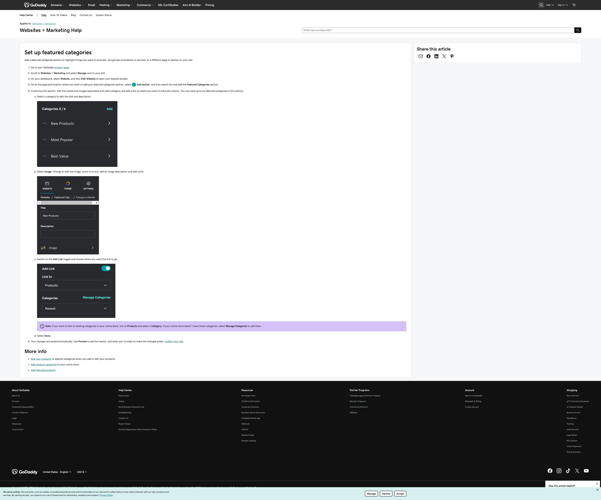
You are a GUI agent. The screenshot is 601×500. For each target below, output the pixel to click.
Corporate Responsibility (23, 407)
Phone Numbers (574, 452)
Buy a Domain (573, 396)
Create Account (472, 407)
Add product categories (44, 364)
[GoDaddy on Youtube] (586, 472)
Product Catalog (248, 441)
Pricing (209, 5)
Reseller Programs (358, 401)
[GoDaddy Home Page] (25, 472)
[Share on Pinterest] (452, 56)
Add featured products (43, 370)
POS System (572, 441)
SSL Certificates (168, 5)
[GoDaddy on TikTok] (568, 472)
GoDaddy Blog (124, 413)
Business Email (573, 413)
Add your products (41, 359)
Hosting (570, 424)
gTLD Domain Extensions (578, 401)
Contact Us (86, 15)
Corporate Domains (250, 407)
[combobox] (438, 30)
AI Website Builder (575, 407)
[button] (597, 483)
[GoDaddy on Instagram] (559, 472)
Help (43, 15)
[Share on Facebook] (428, 56)
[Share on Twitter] (444, 56)
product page (61, 67)
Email (91, 5)
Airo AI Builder (192, 5)
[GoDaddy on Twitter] (577, 472)
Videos (121, 401)
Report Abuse (124, 424)
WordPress (571, 418)
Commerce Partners (359, 407)
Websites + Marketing (44, 23)
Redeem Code (247, 435)
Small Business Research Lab (131, 407)
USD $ (80, 472)
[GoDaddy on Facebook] (550, 472)
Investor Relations (20, 413)
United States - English (55, 472)
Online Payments (574, 446)
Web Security (572, 429)
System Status (104, 15)
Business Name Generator (253, 413)
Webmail (245, 424)
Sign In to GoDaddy (473, 396)
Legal (14, 418)
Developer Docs (248, 396)
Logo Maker (572, 435)
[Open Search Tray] (541, 5)
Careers (15, 401)
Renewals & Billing (473, 401)
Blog (73, 15)
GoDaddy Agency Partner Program (365, 396)
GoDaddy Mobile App (250, 418)
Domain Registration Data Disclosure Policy (137, 429)
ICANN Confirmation (250, 401)
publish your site (174, 341)
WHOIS (244, 429)
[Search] (577, 30)
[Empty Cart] (574, 5)
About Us (16, 396)
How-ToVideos (58, 15)
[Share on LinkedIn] (436, 56)
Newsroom (16, 424)
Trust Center (17, 429)
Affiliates (353, 413)
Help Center (123, 396)
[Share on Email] (421, 56)
